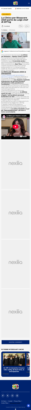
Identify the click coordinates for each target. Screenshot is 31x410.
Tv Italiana (4, 30)
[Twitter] (6, 394)
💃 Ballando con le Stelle (22, 8)
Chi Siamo (3, 401)
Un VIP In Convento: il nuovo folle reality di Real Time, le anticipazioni (14, 369)
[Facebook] (2, 394)
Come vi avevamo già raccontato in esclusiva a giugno (13, 76)
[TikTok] (16, 394)
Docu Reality (6, 14)
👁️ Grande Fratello (6, 8)
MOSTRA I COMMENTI (15, 342)
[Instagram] (11, 394)
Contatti (10, 401)
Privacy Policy (17, 401)
